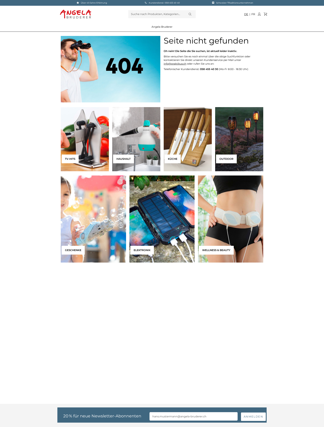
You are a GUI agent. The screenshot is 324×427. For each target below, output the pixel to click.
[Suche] (189, 14)
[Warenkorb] (265, 14)
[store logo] (93, 14)
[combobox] (162, 14)
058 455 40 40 (172, 3)
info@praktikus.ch (175, 63)
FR (253, 14)
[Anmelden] (259, 14)
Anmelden (253, 416)
